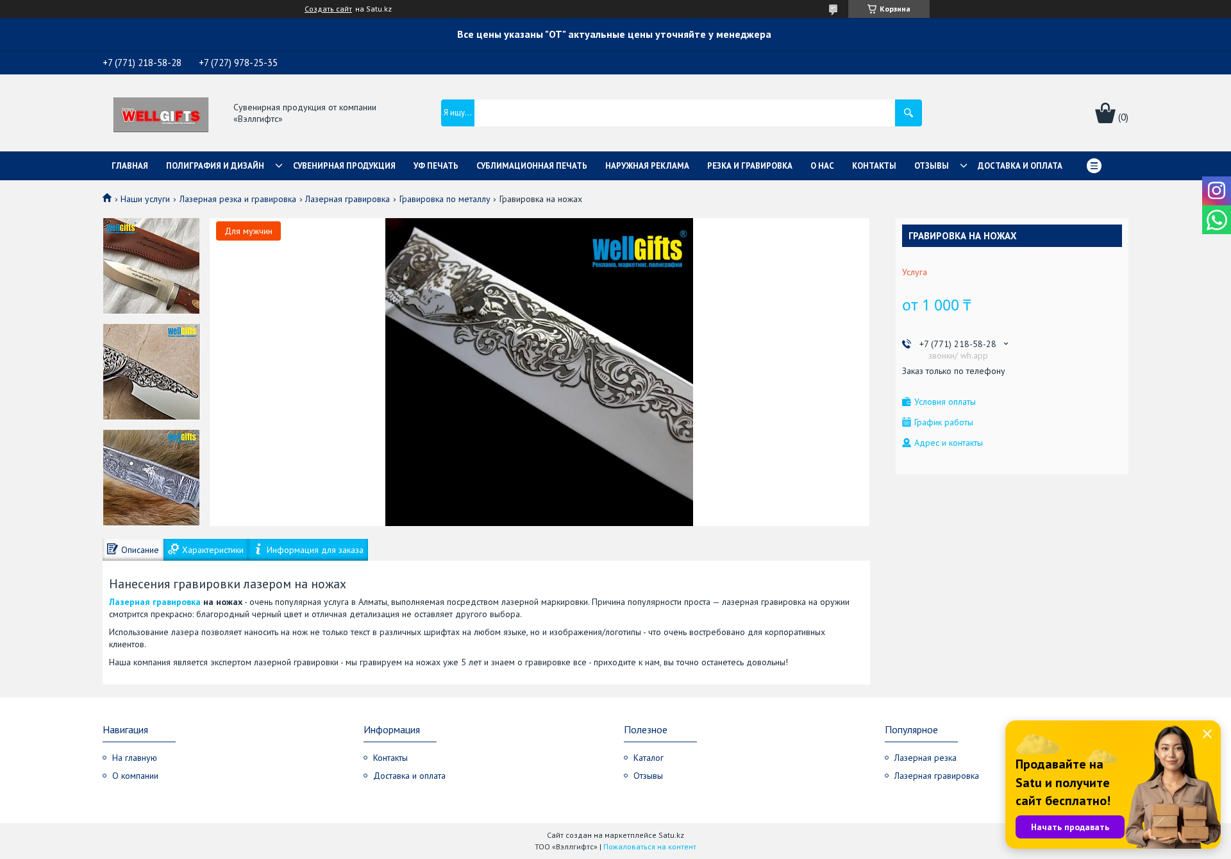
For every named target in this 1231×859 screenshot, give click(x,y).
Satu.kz (671, 835)
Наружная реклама (647, 165)
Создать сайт (328, 8)
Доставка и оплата (1020, 165)
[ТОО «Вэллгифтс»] (160, 113)
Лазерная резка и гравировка (238, 199)
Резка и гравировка (749, 165)
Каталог (648, 757)
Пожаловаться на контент (649, 846)
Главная (130, 165)
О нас (822, 165)
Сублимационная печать (531, 165)
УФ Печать (436, 165)
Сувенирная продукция (344, 165)
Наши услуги (145, 199)
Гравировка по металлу (444, 199)
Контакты (874, 165)
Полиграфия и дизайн (215, 165)
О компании (135, 775)
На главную (134, 757)
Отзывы (931, 165)
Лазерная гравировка (347, 199)
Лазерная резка (925, 757)
